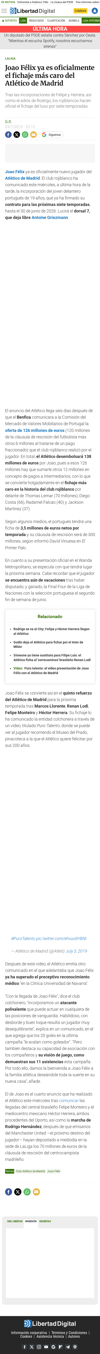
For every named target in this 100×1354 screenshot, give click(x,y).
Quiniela (74, 20)
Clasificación (56, 20)
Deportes (11, 20)
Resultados (36, 20)
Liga (23, 20)
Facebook (24, 1347)
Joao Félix (53, 1171)
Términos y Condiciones (69, 1333)
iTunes (75, 1347)
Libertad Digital (50, 1323)
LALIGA (10, 58)
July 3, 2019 (76, 951)
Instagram (39, 1347)
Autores (74, 1336)
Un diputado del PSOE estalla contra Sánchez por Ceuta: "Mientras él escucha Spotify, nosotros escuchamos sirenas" (50, 41)
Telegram (67, 1347)
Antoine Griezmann (50, 217)
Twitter (31, 1347)
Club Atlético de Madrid (30, 1171)
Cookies (26, 1336)
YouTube (46, 1347)
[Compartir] (8, 134)
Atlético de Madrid (22, 178)
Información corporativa (29, 1333)
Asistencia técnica (50, 1336)
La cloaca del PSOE (62, 2)
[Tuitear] (16, 134)
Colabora (80, 11)
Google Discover (53, 1347)
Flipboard (60, 1347)
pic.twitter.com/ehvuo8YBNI (61, 938)
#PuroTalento (23, 938)
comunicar (69, 1100)
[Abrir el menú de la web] (5, 11)
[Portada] (32, 11)
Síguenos (55, 134)
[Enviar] (25, 134)
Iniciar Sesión (95, 11)
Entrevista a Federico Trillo (32, 2)
